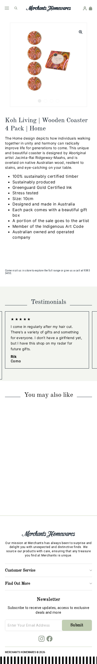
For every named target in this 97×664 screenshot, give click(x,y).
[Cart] (90, 8)
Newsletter (48, 599)
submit (76, 625)
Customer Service (20, 571)
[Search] (16, 8)
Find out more (17, 584)
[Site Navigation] (6, 8)
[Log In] (85, 8)
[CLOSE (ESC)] (79, 30)
